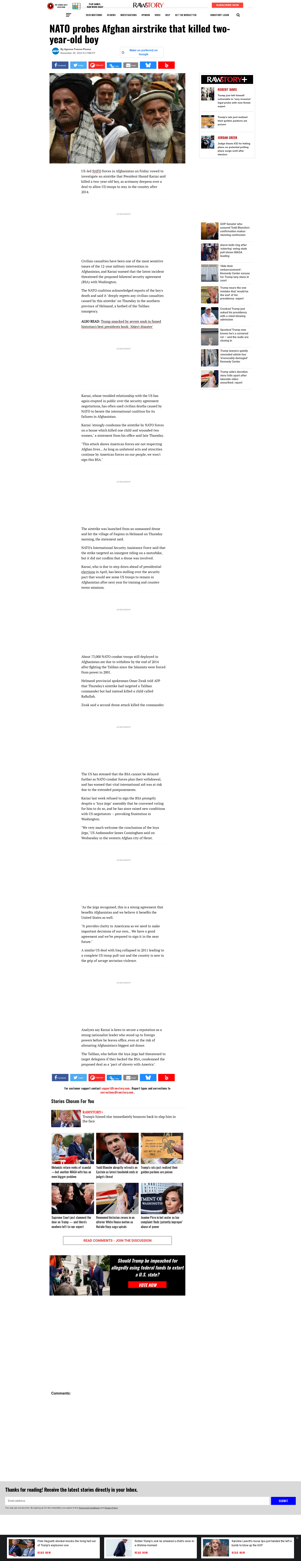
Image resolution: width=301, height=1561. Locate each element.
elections (88, 572)
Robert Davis (227, 89)
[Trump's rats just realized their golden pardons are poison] (207, 121)
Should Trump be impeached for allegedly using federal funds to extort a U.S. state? (147, 1267)
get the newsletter (185, 15)
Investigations (128, 15)
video (157, 15)
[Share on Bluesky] (148, 65)
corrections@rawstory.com (116, 1092)
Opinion (145, 15)
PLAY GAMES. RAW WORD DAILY (95, 5)
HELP (167, 15)
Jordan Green (227, 137)
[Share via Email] (130, 65)
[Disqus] (117, 1343)
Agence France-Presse (77, 49)
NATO (96, 171)
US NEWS (111, 15)
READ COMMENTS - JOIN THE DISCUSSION (117, 1240)
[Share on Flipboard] (96, 65)
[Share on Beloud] (166, 65)
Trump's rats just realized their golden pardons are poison (233, 121)
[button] (238, 14)
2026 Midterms (94, 15)
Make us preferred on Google (144, 52)
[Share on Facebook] (60, 65)
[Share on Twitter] (78, 65)
